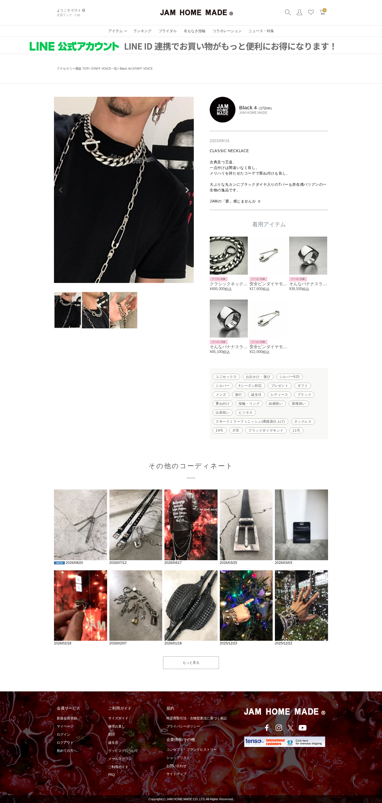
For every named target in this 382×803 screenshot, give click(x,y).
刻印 (111, 734)
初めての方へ (67, 751)
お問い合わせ (176, 766)
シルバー (223, 386)
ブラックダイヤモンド (266, 430)
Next (187, 190)
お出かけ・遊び (258, 377)
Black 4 (248, 107)
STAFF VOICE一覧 (104, 68)
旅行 (238, 395)
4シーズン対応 (250, 386)
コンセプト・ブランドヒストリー (191, 750)
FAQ (111, 775)
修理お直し (116, 726)
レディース (279, 395)
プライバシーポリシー (183, 726)
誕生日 (256, 395)
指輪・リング (249, 404)
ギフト (303, 386)
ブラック (304, 395)
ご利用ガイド (118, 767)
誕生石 (113, 743)
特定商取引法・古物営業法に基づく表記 (196, 718)
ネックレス (303, 421)
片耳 (235, 430)
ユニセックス (226, 377)
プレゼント (280, 386)
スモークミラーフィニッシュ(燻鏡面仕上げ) (250, 421)
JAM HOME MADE (253, 113)
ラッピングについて (123, 751)
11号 (296, 430)
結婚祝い (276, 404)
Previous (60, 190)
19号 (219, 430)
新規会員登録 (67, 718)
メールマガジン (120, 759)
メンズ (221, 395)
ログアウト (65, 743)
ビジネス (246, 413)
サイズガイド (118, 718)
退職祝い (299, 404)
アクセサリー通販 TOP (73, 68)
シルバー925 (289, 377)
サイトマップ (176, 774)
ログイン (63, 734)
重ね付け (223, 404)
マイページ (65, 726)
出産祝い (223, 413)
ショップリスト (178, 758)
